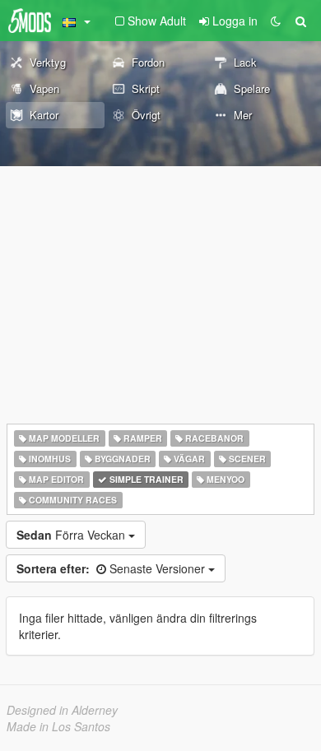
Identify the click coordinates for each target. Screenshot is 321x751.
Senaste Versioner (112, 568)
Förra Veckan (72, 534)
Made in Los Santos (58, 726)
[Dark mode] (275, 20)
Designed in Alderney (62, 710)
